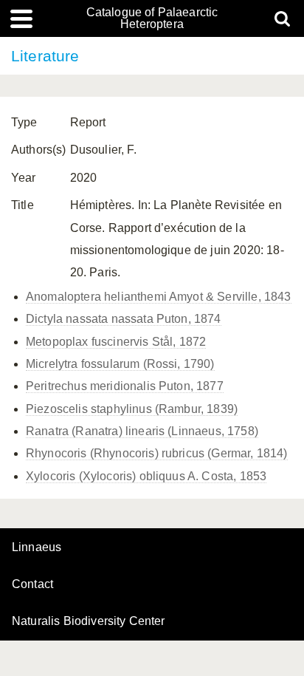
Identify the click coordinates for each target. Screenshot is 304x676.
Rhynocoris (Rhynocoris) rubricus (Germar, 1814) (157, 453)
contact (32, 584)
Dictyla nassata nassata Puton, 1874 (123, 319)
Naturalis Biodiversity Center (88, 621)
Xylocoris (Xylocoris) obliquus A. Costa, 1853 (146, 476)
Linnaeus (36, 547)
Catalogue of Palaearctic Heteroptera (152, 18)
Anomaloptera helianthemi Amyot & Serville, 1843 (158, 296)
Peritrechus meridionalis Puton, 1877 (125, 386)
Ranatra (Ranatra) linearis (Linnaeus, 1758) (142, 431)
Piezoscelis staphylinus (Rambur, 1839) (132, 409)
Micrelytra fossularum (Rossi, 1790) (120, 364)
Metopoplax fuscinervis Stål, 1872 (116, 341)
